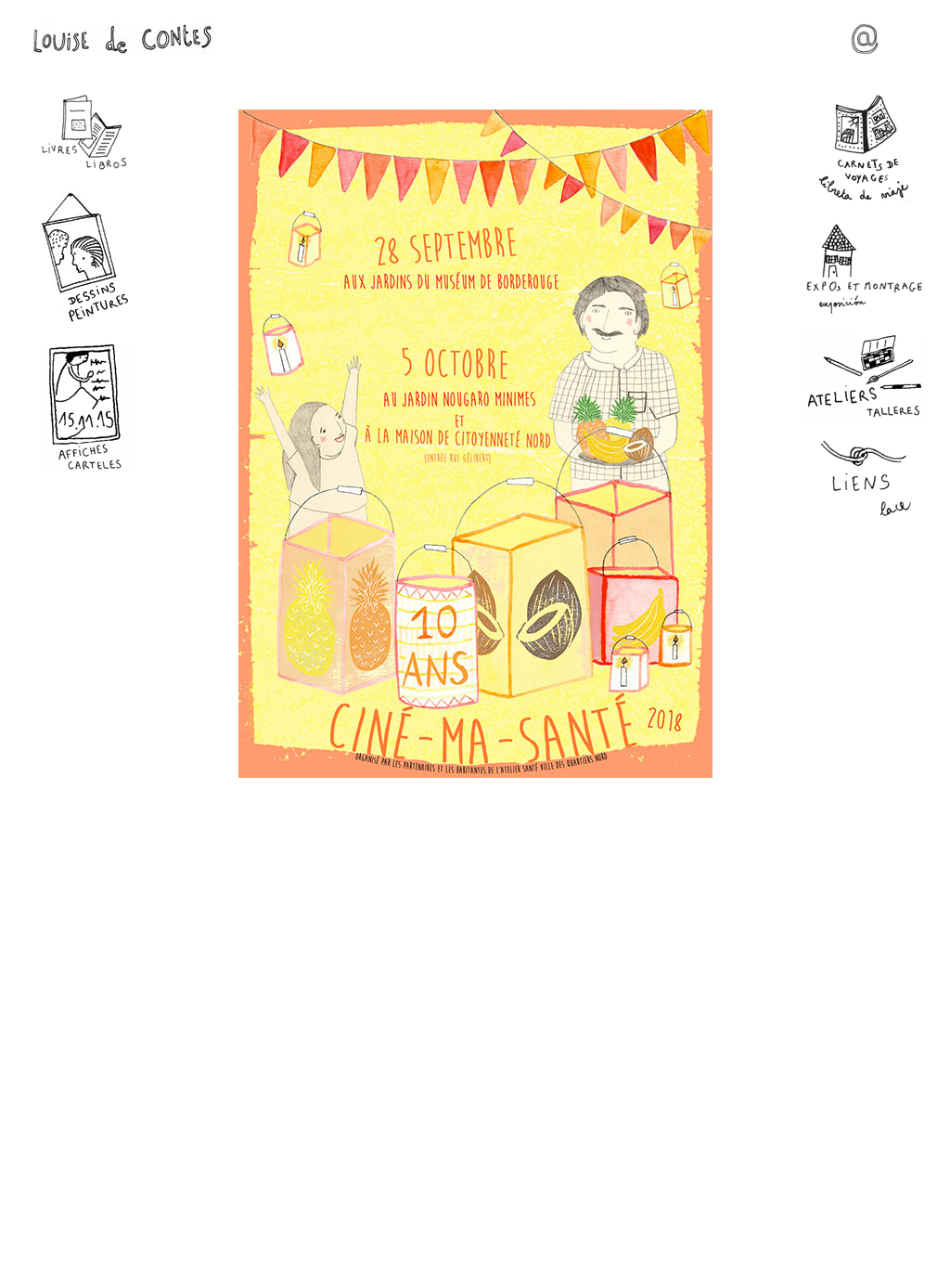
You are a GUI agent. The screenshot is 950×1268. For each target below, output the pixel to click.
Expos (865, 269)
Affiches (85, 407)
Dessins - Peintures (85, 256)
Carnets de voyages (865, 149)
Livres (85, 133)
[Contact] (865, 47)
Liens (865, 479)
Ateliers (865, 376)
